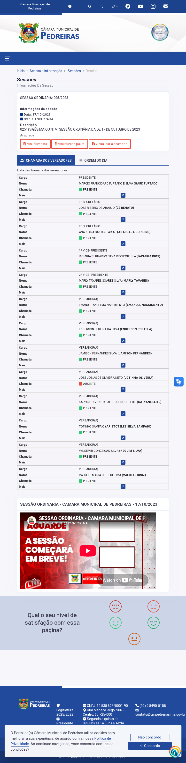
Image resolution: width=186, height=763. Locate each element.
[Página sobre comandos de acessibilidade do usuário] (115, 6)
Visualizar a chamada (111, 144)
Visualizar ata (36, 144)
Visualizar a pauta (71, 144)
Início (21, 71)
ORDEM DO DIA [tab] (95, 160)
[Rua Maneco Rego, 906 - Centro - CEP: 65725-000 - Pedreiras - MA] (93, 667)
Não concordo (149, 737)
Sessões (74, 71)
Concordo (151, 746)
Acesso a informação (46, 71)
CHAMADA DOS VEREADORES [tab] (49, 160)
